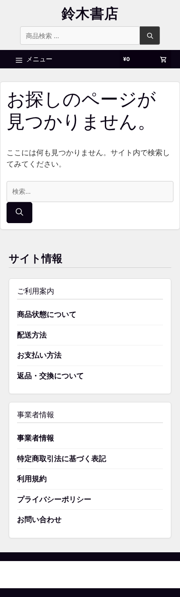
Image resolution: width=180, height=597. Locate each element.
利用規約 (32, 478)
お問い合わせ (39, 519)
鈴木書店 (90, 13)
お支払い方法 (39, 355)
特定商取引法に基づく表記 (61, 458)
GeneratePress (134, 574)
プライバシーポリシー (54, 499)
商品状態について (46, 314)
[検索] (19, 212)
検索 (150, 35)
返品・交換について (50, 375)
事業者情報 (35, 438)
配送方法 (32, 334)
